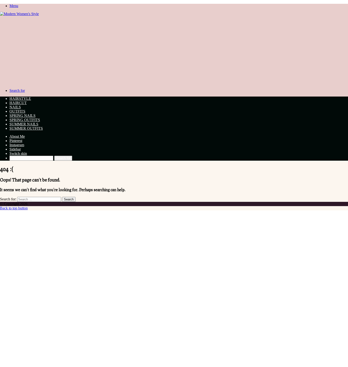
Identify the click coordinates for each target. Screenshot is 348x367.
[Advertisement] (174, 51)
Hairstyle (20, 99)
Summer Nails (23, 124)
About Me (17, 136)
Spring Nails (22, 116)
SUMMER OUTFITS (26, 128)
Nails (15, 107)
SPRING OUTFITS (24, 120)
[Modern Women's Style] (19, 14)
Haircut (18, 103)
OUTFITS (17, 111)
